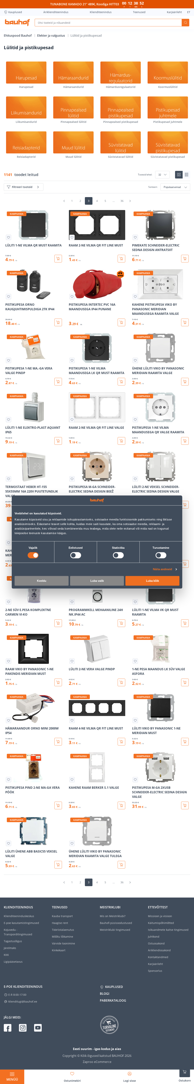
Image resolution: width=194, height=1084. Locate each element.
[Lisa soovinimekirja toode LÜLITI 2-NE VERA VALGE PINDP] (72, 661)
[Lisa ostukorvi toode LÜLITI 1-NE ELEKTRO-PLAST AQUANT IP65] (58, 441)
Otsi (185, 22)
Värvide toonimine (63, 943)
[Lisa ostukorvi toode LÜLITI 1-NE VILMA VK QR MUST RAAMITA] (185, 623)
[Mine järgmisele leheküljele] (130, 201)
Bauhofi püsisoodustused (116, 923)
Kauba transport (62, 916)
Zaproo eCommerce (97, 1062)
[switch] (75, 555)
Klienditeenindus (101, 12)
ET (188, 12)
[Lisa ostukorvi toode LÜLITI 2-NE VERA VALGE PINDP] (121, 682)
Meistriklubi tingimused (115, 930)
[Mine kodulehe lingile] (17, 22)
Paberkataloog (113, 1000)
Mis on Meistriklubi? (112, 916)
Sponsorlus (155, 971)
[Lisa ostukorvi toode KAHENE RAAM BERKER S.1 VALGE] (121, 805)
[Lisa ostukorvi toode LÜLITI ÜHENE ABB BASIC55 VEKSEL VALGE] (58, 864)
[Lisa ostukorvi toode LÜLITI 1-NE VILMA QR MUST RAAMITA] (58, 258)
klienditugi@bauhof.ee (22, 1001)
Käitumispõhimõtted (161, 923)
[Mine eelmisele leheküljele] (64, 201)
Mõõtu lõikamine (62, 936)
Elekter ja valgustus (51, 35)
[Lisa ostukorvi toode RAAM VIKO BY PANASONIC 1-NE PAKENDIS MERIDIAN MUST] (58, 682)
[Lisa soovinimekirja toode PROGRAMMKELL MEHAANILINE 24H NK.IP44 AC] (72, 602)
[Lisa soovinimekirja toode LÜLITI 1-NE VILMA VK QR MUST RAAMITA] (135, 602)
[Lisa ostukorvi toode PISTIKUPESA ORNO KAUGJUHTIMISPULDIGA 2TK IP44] (58, 322)
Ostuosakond (156, 943)
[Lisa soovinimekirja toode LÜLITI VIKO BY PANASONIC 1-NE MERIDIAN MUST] (135, 720)
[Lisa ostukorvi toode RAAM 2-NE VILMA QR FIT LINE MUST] (121, 258)
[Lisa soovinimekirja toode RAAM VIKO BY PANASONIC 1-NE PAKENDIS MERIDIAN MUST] (8, 661)
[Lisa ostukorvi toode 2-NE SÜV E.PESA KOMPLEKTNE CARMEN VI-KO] (58, 623)
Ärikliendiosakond (159, 950)
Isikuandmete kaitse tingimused (168, 930)
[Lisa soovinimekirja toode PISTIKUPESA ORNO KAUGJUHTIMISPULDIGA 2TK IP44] (8, 296)
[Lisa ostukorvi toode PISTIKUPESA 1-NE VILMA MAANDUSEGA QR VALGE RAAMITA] (185, 441)
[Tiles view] (179, 174)
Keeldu (41, 580)
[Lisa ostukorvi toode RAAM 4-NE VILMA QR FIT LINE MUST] (121, 741)
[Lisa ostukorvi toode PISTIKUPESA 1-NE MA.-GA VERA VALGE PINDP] (58, 381)
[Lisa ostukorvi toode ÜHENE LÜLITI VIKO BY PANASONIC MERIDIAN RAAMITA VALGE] (185, 381)
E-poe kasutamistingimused (21, 923)
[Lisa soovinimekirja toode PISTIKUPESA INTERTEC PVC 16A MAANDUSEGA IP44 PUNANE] (72, 296)
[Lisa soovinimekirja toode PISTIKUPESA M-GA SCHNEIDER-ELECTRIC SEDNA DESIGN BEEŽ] (72, 479)
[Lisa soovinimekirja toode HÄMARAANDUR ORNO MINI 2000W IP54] (8, 720)
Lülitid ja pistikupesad (86, 35)
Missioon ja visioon (160, 916)
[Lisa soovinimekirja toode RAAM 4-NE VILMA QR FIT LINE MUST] (72, 720)
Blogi (104, 994)
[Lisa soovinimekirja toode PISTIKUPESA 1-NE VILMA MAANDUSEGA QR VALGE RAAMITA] (135, 419)
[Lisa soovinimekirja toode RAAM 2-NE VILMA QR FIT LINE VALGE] (72, 419)
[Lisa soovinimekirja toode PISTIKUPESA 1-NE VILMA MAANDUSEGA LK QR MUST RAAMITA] (72, 360)
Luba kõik (152, 580)
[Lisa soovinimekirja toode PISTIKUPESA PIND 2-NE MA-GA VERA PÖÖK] (8, 779)
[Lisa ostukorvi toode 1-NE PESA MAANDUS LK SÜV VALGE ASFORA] (185, 682)
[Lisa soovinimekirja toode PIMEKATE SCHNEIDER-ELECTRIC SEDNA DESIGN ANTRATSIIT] (135, 237)
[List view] (186, 174)
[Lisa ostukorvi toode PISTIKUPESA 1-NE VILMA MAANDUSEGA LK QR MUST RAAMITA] (121, 381)
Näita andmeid (162, 569)
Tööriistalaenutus (63, 930)
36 (122, 201)
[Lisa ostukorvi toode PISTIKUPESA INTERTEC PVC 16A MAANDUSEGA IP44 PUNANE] (121, 322)
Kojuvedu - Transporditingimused (18, 932)
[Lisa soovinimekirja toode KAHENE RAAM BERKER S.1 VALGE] (72, 779)
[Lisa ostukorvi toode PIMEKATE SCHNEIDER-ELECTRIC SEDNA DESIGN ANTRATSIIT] (185, 258)
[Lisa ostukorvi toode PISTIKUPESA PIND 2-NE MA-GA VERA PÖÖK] (58, 805)
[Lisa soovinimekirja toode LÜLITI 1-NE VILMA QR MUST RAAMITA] (8, 237)
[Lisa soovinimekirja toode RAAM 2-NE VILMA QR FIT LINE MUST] (72, 237)
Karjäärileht (174, 12)
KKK (6, 955)
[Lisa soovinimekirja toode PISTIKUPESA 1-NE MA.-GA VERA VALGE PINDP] (8, 360)
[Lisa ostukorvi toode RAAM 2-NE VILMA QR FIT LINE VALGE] (121, 441)
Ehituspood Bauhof (18, 35)
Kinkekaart (58, 950)
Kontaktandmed (158, 957)
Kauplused (15, 12)
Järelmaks (10, 948)
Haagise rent (60, 923)
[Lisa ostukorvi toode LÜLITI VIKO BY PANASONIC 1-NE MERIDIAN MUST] (185, 741)
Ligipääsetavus (13, 961)
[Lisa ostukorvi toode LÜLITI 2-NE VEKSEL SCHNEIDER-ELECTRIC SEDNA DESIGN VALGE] (185, 504)
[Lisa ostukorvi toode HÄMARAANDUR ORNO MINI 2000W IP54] (58, 741)
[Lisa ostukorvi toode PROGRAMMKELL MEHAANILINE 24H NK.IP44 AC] (121, 623)
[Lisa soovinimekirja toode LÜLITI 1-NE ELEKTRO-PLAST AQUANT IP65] (8, 419)
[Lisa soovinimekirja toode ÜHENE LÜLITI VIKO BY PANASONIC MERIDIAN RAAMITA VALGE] (135, 360)
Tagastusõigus (13, 941)
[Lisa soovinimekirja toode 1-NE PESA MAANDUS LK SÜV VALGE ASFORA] (135, 661)
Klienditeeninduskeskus (19, 916)
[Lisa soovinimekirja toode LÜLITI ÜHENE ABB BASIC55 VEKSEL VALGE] (8, 843)
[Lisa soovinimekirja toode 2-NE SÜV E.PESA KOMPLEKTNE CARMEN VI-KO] (8, 602)
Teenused (139, 12)
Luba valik (97, 580)
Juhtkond (153, 936)
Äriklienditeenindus (55, 12)
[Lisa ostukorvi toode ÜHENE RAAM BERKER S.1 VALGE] (185, 564)
